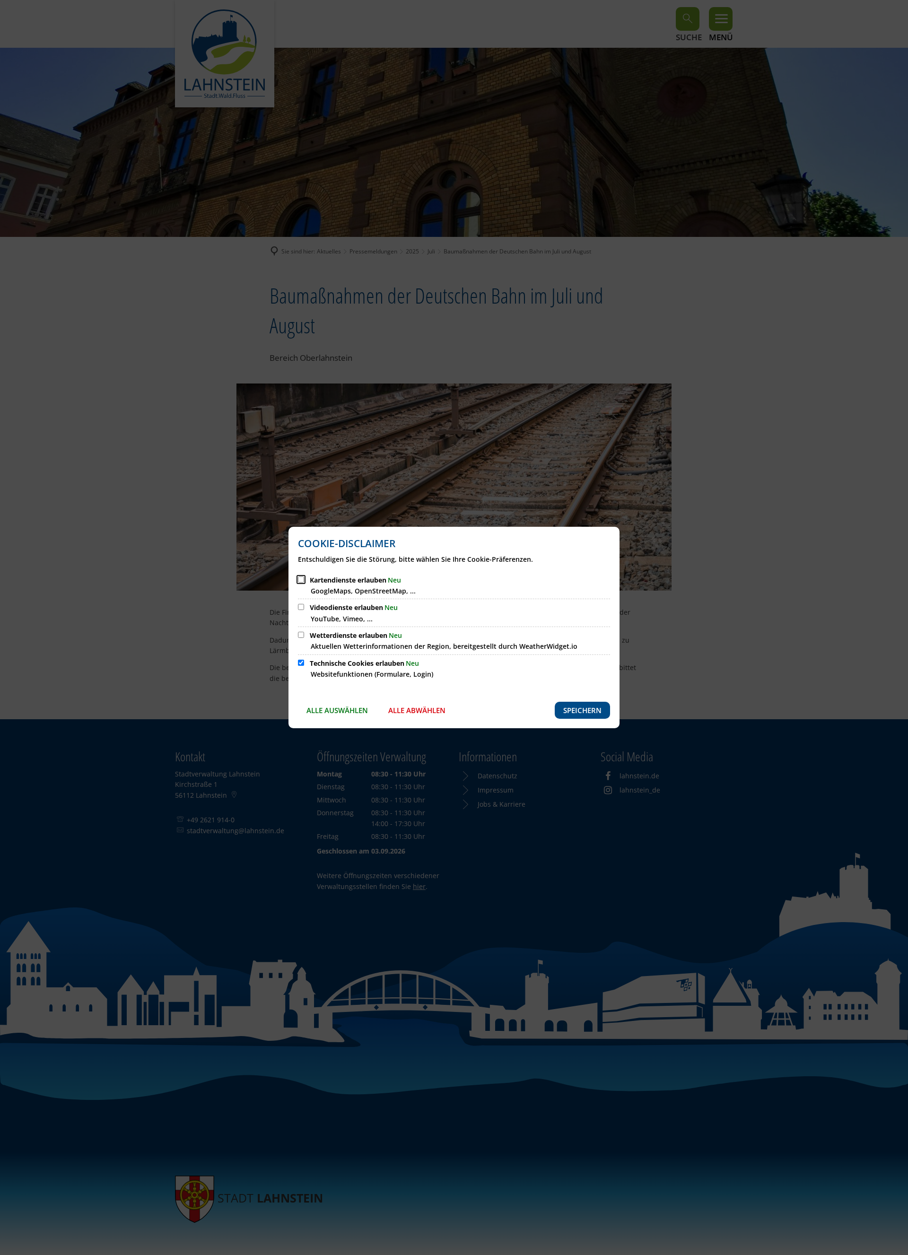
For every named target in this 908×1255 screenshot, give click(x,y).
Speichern (582, 710)
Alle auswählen (337, 710)
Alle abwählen (416, 710)
